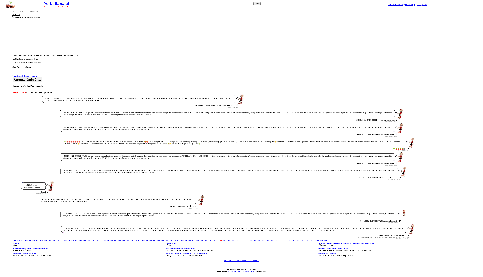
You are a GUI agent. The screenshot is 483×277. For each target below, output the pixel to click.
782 (57, 241)
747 (193, 241)
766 (119, 241)
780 (65, 241)
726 (275, 241)
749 (185, 241)
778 (72, 241)
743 (209, 241)
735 (240, 241)
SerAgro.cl (232, 271)
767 (115, 241)
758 (150, 241)
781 (61, 241)
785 (45, 241)
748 (189, 241)
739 (224, 241)
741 (217, 241)
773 (92, 241)
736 (236, 241)
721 (294, 241)
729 (263, 241)
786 (41, 241)
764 (127, 241)
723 (286, 241)
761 (139, 241)
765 (123, 241)
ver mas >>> (194, 248)
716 (314, 241)
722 (290, 241)
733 (247, 241)
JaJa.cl (239, 271)
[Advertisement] (157, 36)
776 (80, 241)
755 (162, 241)
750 (182, 241)
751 (178, 241)
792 (18, 241)
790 (26, 241)
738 (228, 241)
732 (251, 241)
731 (255, 241)
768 (111, 241)
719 (302, 241)
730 (259, 241)
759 (146, 241)
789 (29, 241)
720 (298, 241)
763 (131, 241)
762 (135, 241)
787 (37, 241)
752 (174, 241)
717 (310, 241)
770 (104, 241)
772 (96, 241)
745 (201, 241)
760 (143, 241)
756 (158, 241)
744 (205, 241)
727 (271, 241)
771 (100, 241)
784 (49, 241)
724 (283, 241)
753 (170, 241)
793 (14, 241)
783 (53, 241)
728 (267, 241)
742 (213, 241)
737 (232, 241)
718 (306, 241)
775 (84, 241)
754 (166, 241)
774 (88, 241)
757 (154, 241)
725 (279, 241)
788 (33, 241)
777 (76, 241)
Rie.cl (255, 271)
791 (22, 241)
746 (197, 241)
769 (107, 241)
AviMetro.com (247, 271)
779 (68, 241)
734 (244, 241)
